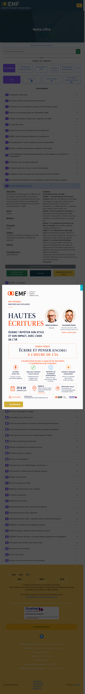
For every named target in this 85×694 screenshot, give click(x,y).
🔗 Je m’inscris (13, 404)
